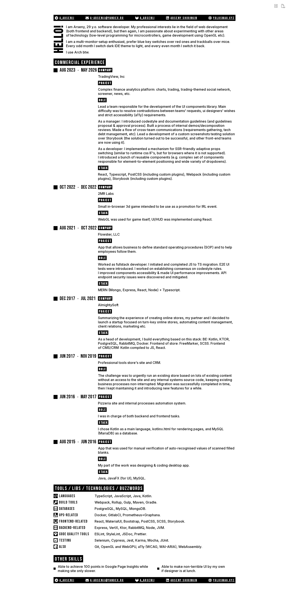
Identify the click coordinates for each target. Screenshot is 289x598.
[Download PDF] (283, 5)
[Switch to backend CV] (275, 5)
